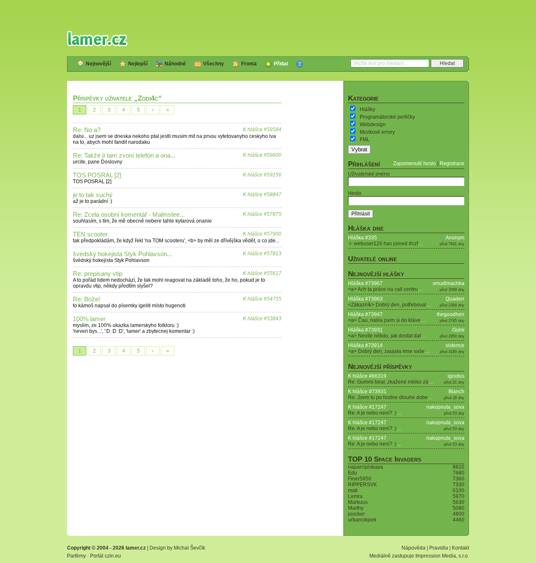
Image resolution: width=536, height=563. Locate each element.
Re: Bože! (86, 299)
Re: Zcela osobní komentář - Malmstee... (129, 214)
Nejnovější (98, 64)
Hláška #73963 (365, 299)
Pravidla (438, 548)
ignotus (456, 376)
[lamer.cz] (97, 38)
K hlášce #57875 (262, 214)
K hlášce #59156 (262, 175)
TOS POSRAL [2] (97, 175)
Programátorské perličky (387, 117)
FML (365, 140)
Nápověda (413, 548)
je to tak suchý (93, 195)
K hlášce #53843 (262, 319)
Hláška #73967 (365, 283)
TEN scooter (90, 234)
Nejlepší (137, 64)
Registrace (452, 163)
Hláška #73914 (365, 345)
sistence (455, 345)
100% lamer (89, 319)
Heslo (354, 193)
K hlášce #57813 (262, 254)
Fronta (249, 64)
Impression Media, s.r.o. (442, 556)
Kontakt (460, 548)
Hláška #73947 (365, 314)
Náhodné (175, 64)
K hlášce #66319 (367, 376)
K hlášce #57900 (262, 234)
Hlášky (367, 109)
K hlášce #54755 (262, 299)
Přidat (281, 64)
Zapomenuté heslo (414, 163)
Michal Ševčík (189, 548)
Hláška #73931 (365, 330)
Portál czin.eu (105, 556)
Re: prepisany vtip (97, 273)
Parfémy (76, 556)
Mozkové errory (377, 132)
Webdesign (373, 124)
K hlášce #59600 (262, 155)
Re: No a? (86, 130)
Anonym (455, 238)
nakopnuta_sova (445, 407)
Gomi (458, 330)
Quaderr (455, 299)
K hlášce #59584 (262, 129)
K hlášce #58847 (262, 194)
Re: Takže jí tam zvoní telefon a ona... (124, 155)
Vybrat (359, 149)
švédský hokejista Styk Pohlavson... (122, 254)
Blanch (456, 391)
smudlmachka (448, 283)
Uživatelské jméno (369, 174)
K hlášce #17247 (367, 407)
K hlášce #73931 (367, 391)
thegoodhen (450, 314)
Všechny (213, 64)
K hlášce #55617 (262, 273)
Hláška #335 (362, 238)
